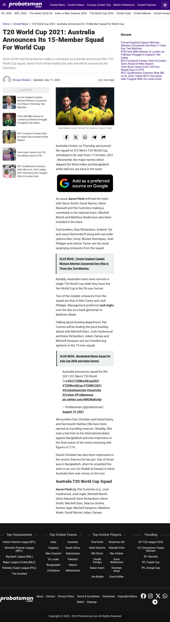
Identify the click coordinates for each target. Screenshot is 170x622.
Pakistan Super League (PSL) (19, 567)
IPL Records (151, 556)
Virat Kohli (97, 542)
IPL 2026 (6, 13)
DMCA (80, 602)
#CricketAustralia (74, 390)
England (53, 547)
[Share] (103, 137)
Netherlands (73, 570)
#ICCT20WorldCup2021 (83, 381)
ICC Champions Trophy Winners (150, 549)
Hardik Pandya (97, 561)
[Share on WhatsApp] (85, 137)
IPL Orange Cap (151, 567)
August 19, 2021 (73, 411)
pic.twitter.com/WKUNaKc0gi (81, 399)
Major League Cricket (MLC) (19, 562)
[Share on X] (75, 137)
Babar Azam (97, 567)
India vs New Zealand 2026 (71, 13)
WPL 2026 (20, 13)
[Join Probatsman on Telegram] (155, 603)
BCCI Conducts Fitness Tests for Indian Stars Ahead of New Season (32, 136)
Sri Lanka (53, 559)
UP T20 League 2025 (150, 542)
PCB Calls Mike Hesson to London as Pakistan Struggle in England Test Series (32, 119)
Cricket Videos (76, 4)
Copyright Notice (127, 596)
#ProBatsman (84, 395)
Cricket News (57, 4)
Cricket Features (146, 4)
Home (6, 24)
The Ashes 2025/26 (40, 13)
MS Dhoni (97, 553)
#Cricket (68, 395)
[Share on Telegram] (94, 137)
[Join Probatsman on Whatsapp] (165, 597)
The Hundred (19, 573)
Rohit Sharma (97, 547)
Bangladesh (53, 564)
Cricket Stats (123, 13)
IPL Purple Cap (150, 562)
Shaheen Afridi (116, 569)
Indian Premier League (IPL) (19, 542)
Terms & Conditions (88, 596)
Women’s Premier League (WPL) (19, 549)
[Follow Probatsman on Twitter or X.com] (158, 597)
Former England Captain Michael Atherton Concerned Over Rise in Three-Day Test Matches (143, 45)
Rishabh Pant (117, 547)
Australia (73, 542)
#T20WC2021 (92, 385)
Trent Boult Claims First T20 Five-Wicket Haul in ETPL (140, 68)
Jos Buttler (97, 576)
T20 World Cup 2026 (101, 13)
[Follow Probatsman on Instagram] (151, 597)
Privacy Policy (66, 596)
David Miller (117, 576)
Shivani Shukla (21, 80)
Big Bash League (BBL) (19, 556)
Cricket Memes (142, 13)
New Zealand (53, 553)
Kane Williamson (116, 561)
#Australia (94, 390)
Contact (50, 596)
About (39, 596)
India (53, 542)
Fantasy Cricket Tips (99, 4)
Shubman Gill (117, 542)
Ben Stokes (116, 553)
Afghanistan (73, 553)
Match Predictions (124, 4)
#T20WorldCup (72, 385)
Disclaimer (108, 596)
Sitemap (92, 602)
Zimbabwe (53, 570)
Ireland (73, 564)
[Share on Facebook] (66, 137)
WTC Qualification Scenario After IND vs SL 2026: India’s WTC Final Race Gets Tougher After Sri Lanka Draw (142, 76)
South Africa (72, 547)
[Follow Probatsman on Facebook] (144, 597)
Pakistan (73, 559)
